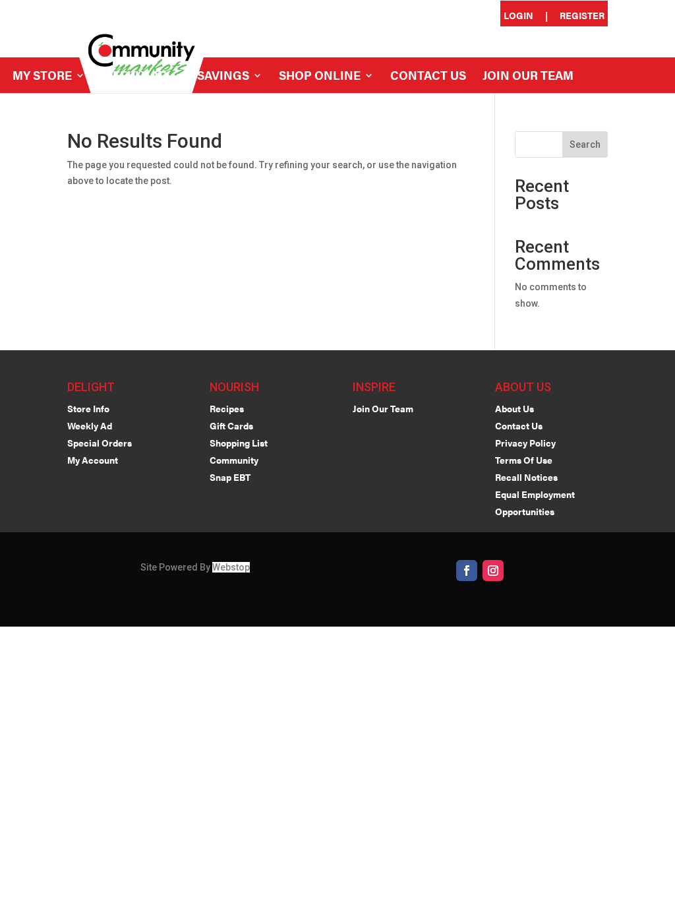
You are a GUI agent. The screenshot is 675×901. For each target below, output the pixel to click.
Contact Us (428, 77)
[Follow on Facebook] (466, 570)
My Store (42, 77)
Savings (223, 77)
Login (518, 16)
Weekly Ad (134, 77)
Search (585, 144)
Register (582, 16)
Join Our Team (528, 77)
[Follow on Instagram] (493, 570)
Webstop (231, 567)
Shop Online (320, 77)
